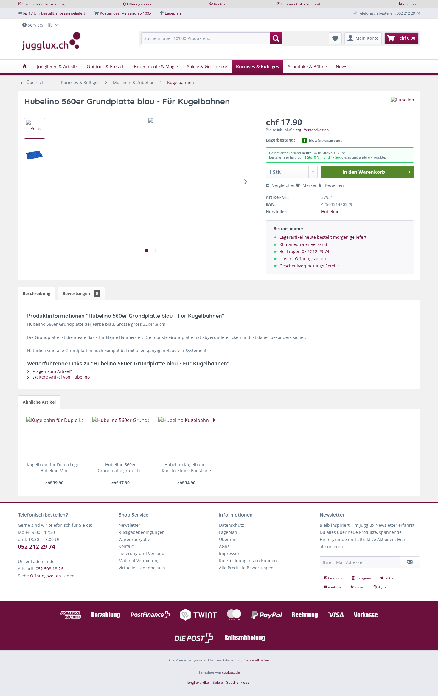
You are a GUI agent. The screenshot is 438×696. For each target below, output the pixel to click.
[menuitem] (211, 41)
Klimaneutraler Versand (300, 4)
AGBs (224, 546)
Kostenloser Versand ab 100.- (125, 13)
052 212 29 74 (36, 547)
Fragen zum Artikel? (51, 371)
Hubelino (330, 211)
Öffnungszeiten (139, 4)
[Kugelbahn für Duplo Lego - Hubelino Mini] (54, 438)
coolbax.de (231, 672)
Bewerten (334, 185)
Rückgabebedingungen (142, 532)
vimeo (359, 587)
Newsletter (129, 525)
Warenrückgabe (134, 539)
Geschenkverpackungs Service (309, 266)
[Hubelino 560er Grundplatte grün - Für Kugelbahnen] (120, 438)
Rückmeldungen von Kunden (248, 560)
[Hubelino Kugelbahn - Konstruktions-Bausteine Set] (186, 438)
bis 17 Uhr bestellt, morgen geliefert (54, 13)
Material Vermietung (139, 560)
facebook (335, 578)
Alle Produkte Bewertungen (246, 568)
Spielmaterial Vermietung (43, 4)
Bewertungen (80, 293)
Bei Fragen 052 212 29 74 (304, 251)
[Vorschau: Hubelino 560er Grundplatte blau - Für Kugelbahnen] (34, 128)
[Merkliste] (335, 38)
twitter (388, 578)
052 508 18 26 (49, 568)
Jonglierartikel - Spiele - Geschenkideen (219, 682)
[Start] (24, 66)
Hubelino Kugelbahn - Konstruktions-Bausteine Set (186, 468)
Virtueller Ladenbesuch (142, 568)
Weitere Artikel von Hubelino (60, 377)
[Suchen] (276, 38)
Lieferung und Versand (141, 553)
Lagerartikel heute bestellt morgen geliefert (322, 237)
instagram (363, 578)
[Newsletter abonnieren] (410, 562)
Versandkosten (256, 660)
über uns (410, 4)
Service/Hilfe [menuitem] (40, 25)
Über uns (228, 539)
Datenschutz (231, 525)
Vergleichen (283, 185)
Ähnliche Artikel (39, 402)
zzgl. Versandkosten (312, 129)
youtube (334, 587)
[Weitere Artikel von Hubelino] (402, 107)
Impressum (230, 553)
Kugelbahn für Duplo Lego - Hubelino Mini (54, 467)
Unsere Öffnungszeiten (302, 258)
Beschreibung (36, 293)
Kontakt (220, 4)
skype (381, 587)
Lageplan (173, 13)
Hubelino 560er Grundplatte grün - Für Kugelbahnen (120, 468)
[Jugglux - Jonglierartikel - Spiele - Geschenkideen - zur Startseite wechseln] (51, 41)
